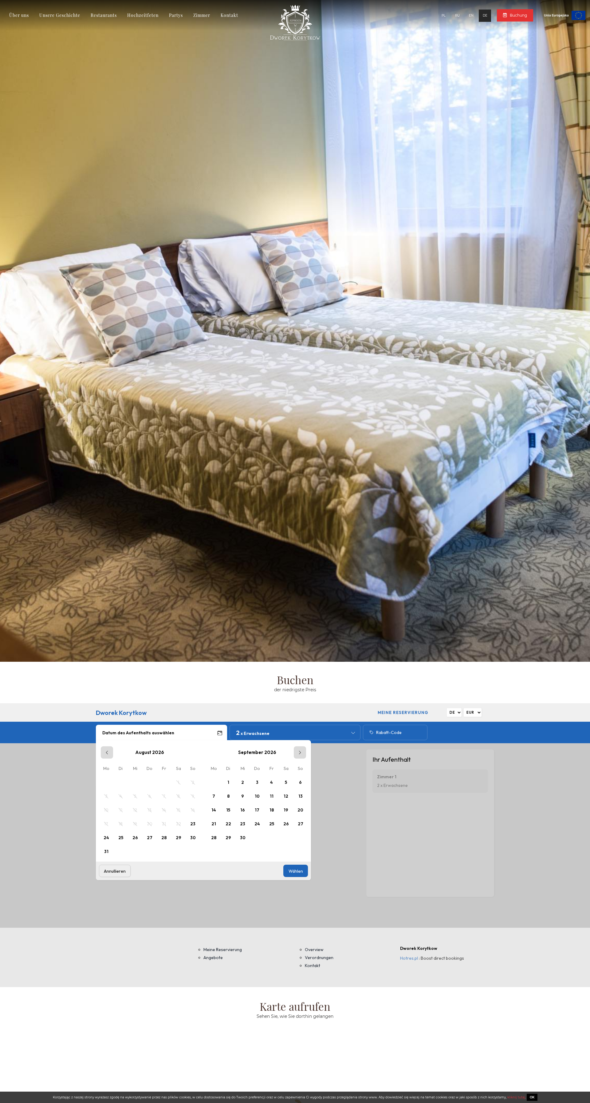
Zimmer (201, 15)
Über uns (19, 15)
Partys (176, 15)
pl (444, 16)
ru (457, 16)
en (471, 16)
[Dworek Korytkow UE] (559, 15)
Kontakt (229, 15)
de (485, 16)
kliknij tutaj (515, 1097)
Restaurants (104, 15)
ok (532, 1097)
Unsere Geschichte (59, 15)
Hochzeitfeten (143, 15)
